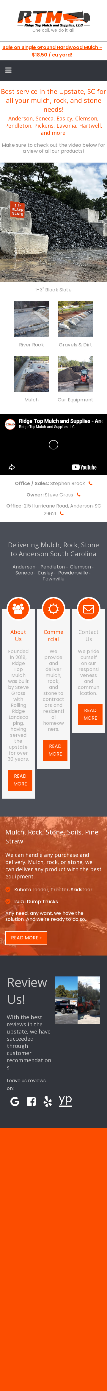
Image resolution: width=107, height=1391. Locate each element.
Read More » (26, 937)
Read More (20, 780)
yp (65, 1098)
